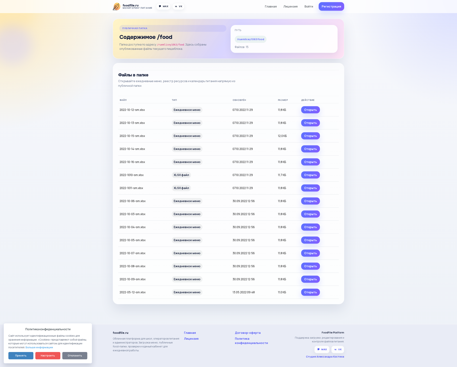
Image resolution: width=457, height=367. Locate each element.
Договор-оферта (248, 333)
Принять (20, 355)
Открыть (310, 110)
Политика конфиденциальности (251, 341)
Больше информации (39, 347)
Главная (271, 6)
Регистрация (331, 6)
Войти (309, 6)
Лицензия (290, 6)
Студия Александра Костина (325, 356)
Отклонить (75, 355)
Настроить (48, 355)
